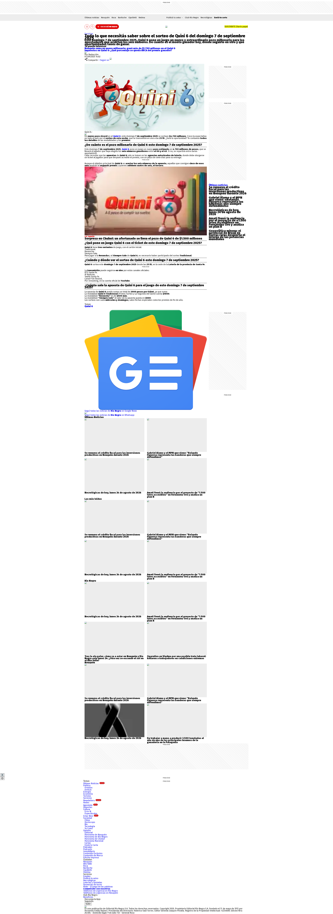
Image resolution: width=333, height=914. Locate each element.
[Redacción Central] (86, 52)
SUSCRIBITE (236, 26)
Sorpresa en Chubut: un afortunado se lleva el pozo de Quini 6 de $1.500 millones (143, 238)
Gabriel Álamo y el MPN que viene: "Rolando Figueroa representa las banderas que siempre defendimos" (174, 454)
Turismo (87, 796)
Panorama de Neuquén (96, 834)
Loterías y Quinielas (92, 882)
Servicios (89, 33)
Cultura (86, 809)
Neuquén (105, 17)
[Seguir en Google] (86, 134)
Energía (87, 792)
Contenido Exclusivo (92, 853)
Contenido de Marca (93, 855)
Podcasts (87, 849)
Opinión (87, 830)
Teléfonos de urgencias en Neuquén (100, 893)
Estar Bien (90, 816)
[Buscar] (92, 26)
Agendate (90, 805)
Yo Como (89, 828)
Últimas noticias (92, 17)
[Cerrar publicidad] (2, 775)
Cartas (88, 843)
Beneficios (88, 897)
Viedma (142, 17)
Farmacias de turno (92, 884)
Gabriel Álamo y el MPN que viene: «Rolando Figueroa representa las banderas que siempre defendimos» (226, 202)
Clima (87, 820)
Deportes (87, 807)
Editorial (89, 832)
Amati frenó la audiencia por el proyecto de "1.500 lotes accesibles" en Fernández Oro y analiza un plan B (176, 494)
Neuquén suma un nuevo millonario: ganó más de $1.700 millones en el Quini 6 (130, 48)
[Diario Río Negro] (166, 27)
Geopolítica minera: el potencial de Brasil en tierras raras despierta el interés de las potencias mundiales (227, 235)
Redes (86, 802)
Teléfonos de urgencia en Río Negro (100, 891)
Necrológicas (206, 17)
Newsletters (92, 800)
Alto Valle (87, 864)
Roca (114, 17)
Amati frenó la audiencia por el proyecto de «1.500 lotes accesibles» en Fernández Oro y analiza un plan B (227, 222)
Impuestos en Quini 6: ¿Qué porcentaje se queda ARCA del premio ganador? (128, 50)
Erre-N (88, 811)
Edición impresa (91, 857)
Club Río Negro (192, 17)
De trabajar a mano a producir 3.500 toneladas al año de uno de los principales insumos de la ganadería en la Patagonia (175, 740)
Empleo (86, 876)
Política (86, 785)
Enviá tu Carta (91, 845)
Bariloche (122, 17)
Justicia (88, 789)
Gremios (88, 787)
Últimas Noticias (93, 783)
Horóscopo (90, 822)
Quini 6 (117, 136)
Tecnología (90, 826)
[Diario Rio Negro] (86, 906)
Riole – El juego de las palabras (98, 886)
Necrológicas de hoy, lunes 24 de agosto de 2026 (225, 212)
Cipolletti (133, 17)
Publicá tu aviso (90, 878)
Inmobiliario (89, 851)
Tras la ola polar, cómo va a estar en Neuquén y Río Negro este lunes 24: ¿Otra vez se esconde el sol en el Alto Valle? (114, 658)
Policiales (87, 847)
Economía (88, 794)
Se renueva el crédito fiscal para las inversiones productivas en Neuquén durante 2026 (227, 190)
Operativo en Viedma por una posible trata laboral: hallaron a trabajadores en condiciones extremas (176, 657)
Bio (86, 824)
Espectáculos (91, 813)
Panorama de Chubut (95, 839)
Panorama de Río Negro (96, 837)
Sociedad (87, 818)
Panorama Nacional (94, 841)
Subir (88, 904)
